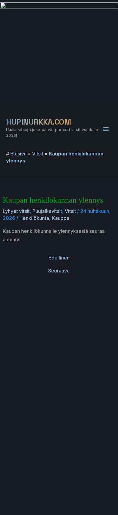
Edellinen (59, 257)
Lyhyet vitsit (16, 211)
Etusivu (18, 154)
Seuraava (59, 270)
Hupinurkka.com (38, 122)
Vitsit (37, 154)
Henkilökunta (34, 218)
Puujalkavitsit (47, 211)
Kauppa (60, 218)
